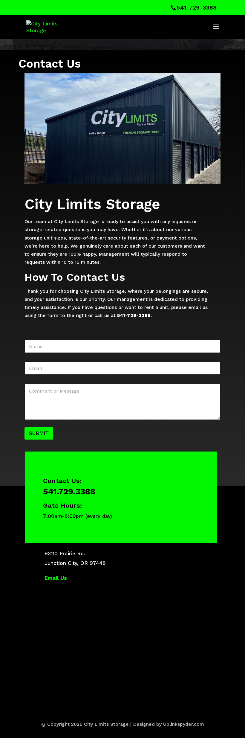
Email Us (56, 578)
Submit (39, 433)
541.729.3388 (69, 491)
